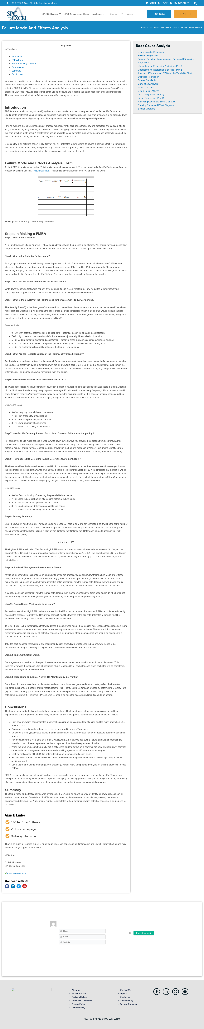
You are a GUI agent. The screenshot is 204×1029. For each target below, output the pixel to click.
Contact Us (125, 990)
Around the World (80, 993)
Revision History (79, 997)
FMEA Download (41, 171)
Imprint (123, 993)
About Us (76, 990)
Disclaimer (125, 997)
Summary (16, 71)
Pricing (129, 13)
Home (143, 27)
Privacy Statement (128, 1004)
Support (114, 13)
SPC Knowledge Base (76, 13)
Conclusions (18, 67)
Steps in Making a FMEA (24, 63)
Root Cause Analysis (153, 46)
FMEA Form (17, 60)
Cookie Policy (126, 1000)
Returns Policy (78, 1007)
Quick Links (17, 74)
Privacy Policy (78, 1004)
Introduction (17, 56)
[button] (195, 3)
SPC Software (49, 13)
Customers (97, 13)
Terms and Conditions (82, 1000)
